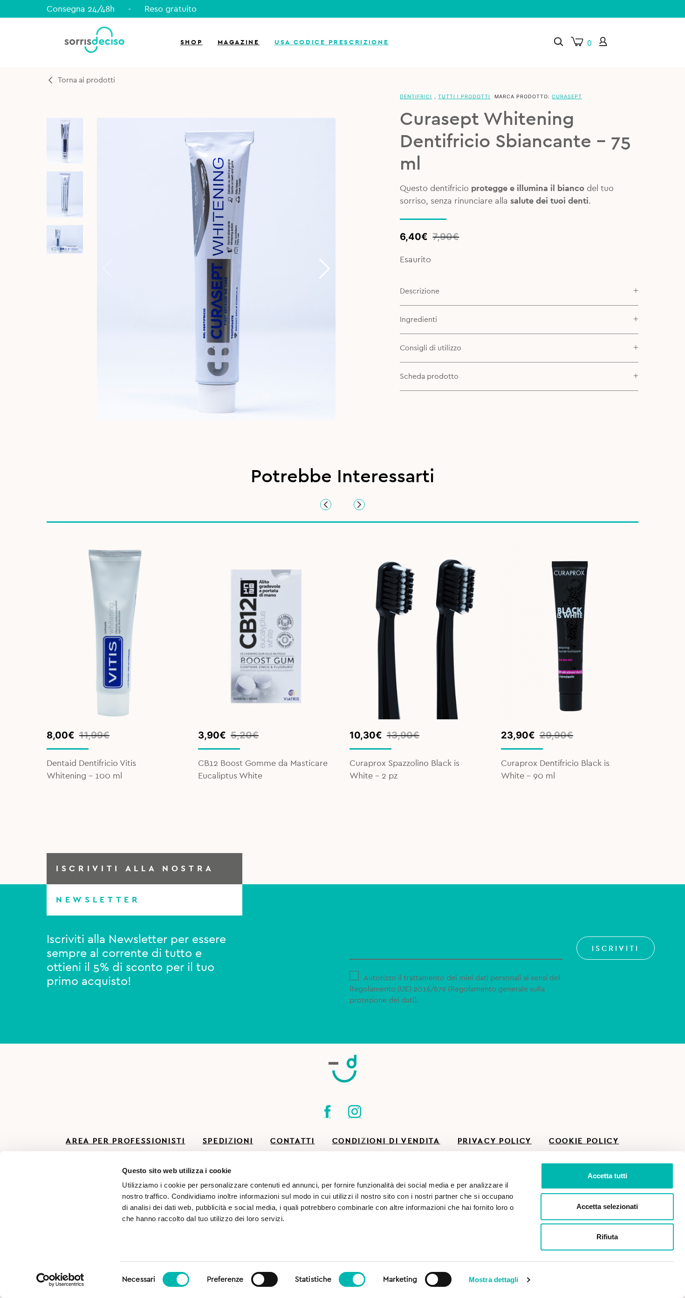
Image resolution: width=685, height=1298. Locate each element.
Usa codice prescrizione (331, 42)
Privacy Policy (495, 1141)
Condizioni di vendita (386, 1141)
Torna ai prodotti (86, 80)
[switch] (264, 1278)
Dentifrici (416, 97)
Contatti (292, 1141)
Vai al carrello (574, 126)
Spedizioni (228, 1141)
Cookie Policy (584, 1141)
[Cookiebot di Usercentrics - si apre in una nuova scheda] (60, 1280)
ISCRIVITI (615, 948)
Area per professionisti (125, 1141)
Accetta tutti (607, 1176)
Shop (191, 42)
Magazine (239, 42)
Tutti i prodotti (464, 97)
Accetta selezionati (607, 1206)
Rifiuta (607, 1237)
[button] (324, 269)
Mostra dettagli (494, 1280)
